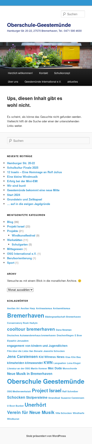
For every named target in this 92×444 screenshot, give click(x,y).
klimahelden (15, 363)
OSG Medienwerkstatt (19, 391)
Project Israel (46, 390)
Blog (10, 222)
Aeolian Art (13, 308)
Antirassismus (44, 308)
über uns (13, 81)
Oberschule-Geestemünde (39, 24)
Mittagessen (15, 249)
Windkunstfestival (23, 235)
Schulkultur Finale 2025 (22, 167)
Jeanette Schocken (54, 351)
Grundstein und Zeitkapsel (24, 199)
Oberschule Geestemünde (45, 381)
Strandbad (54, 397)
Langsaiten (59, 363)
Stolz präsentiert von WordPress (46, 436)
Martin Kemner (39, 368)
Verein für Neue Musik (31, 412)
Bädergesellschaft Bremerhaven (63, 316)
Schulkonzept (62, 73)
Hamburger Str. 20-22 (21, 163)
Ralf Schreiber (70, 391)
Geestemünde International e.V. (43, 81)
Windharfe (78, 413)
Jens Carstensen (22, 356)
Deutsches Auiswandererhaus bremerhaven (31, 335)
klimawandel (34, 363)
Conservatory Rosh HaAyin (22, 322)
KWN (48, 362)
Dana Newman (64, 329)
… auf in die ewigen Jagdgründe (28, 204)
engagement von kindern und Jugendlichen (37, 346)
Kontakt (43, 73)
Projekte (12, 231)
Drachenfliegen (65, 335)
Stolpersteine (36, 397)
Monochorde (70, 368)
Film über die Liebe (17, 351)
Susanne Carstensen (72, 397)
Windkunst (13, 418)
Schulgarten (20, 244)
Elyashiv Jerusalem (17, 340)
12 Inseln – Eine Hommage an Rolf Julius (34, 172)
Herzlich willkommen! (20, 73)
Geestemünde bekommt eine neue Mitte (33, 190)
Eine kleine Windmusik (22, 176)
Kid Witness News (52, 357)
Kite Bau (76, 357)
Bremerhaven (25, 315)
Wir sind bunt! (16, 185)
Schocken (16, 397)
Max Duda (55, 368)
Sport (10, 263)
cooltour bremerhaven (31, 329)
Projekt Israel (16, 226)
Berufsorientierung (19, 258)
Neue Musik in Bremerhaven (29, 373)
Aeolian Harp (28, 308)
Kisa (67, 357)
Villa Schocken (63, 413)
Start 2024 (13, 195)
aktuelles (72, 81)
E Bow (78, 335)
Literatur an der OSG (18, 368)
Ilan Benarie (36, 351)
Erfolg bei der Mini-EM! (22, 181)
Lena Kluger (74, 363)
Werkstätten (14, 240)
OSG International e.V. (22, 254)
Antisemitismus (61, 308)
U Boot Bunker (15, 405)
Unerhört (35, 404)
